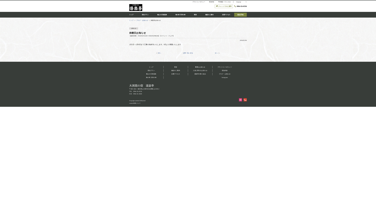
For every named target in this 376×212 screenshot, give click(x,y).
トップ (151, 67)
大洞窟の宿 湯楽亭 (141, 85)
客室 (175, 67)
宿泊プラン (151, 70)
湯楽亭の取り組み (200, 74)
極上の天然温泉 (151, 74)
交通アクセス (175, 74)
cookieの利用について (135, 103)
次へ (216, 53)
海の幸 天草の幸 (151, 77)
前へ (159, 53)
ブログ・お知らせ (224, 74)
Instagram (225, 77)
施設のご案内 (175, 70)
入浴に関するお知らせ (200, 70)
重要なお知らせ (200, 67)
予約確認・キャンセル (224, 2)
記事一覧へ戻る (188, 53)
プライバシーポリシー (225, 67)
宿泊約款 (225, 70)
